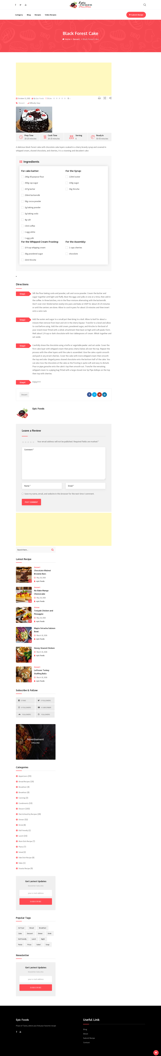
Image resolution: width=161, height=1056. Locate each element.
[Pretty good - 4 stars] (31, 442)
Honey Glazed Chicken (44, 648)
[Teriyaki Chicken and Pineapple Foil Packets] (24, 615)
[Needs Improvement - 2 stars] (26, 442)
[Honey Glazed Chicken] (24, 655)
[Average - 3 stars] (28, 442)
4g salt (28, 219)
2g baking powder (33, 207)
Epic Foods (40, 98)
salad (38, 944)
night (43, 939)
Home (67, 39)
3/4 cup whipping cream (35, 247)
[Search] (144, 5)
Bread (32, 928)
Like (49, 98)
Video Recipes (50, 15)
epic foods (40, 581)
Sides (21, 863)
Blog (29, 15)
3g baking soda (31, 213)
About (85, 1034)
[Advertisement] (63, 79)
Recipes (38, 15)
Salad (21, 852)
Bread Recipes (24, 781)
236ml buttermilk (32, 195)
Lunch (21, 836)
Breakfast (23, 787)
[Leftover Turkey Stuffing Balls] (24, 674)
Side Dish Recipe (25, 857)
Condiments (24, 803)
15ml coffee (30, 225)
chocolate (73, 253)
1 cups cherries (75, 247)
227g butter (30, 189)
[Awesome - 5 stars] (33, 442)
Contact (86, 1042)
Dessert (76, 39)
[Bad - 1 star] (23, 442)
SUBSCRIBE (35, 901)
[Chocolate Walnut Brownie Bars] (24, 575)
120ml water (74, 176)
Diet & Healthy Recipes (28, 814)
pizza (29, 944)
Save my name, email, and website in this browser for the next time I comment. (59, 493)
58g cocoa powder (33, 201)
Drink (21, 825)
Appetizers (23, 776)
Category (19, 15)
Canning (22, 798)
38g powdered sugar (34, 253)
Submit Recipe (137, 15)
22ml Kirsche (30, 259)
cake (20, 933)
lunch (34, 939)
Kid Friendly (23, 830)
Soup (47, 944)
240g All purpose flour (34, 176)
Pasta (21, 846)
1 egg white (30, 232)
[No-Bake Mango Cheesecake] (24, 595)
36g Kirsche (74, 189)
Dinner (36, 607)
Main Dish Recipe (25, 841)
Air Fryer (21, 928)
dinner (40, 933)
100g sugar (74, 182)
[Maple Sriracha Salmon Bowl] (24, 635)
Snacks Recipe (24, 868)
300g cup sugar (31, 182)
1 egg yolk (29, 238)
